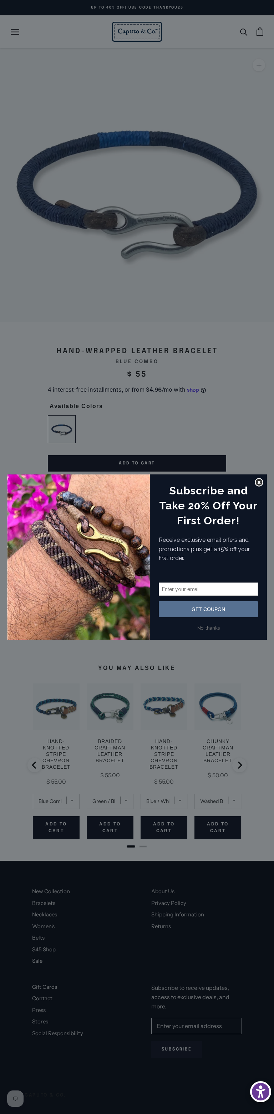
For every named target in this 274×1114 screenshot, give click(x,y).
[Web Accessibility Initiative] (260, 1091)
